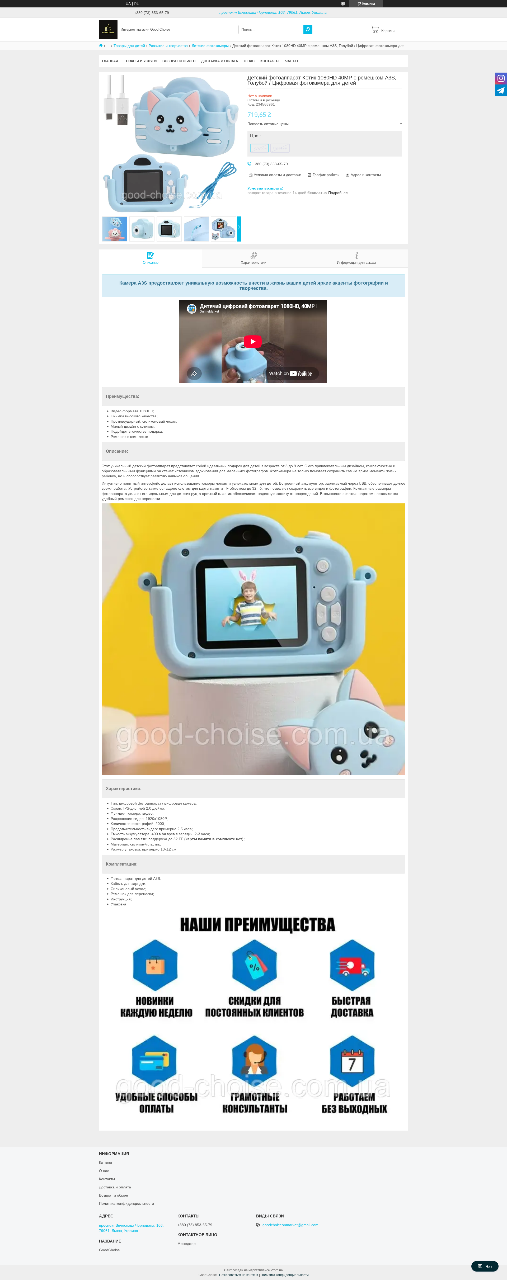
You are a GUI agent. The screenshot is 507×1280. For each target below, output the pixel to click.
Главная (110, 61)
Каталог (105, 1162)
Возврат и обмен (178, 61)
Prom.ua (277, 1270)
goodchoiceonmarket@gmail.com (290, 1225)
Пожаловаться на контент (238, 1275)
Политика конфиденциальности (126, 1203)
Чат (489, 1266)
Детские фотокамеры (210, 46)
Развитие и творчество (168, 46)
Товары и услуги (140, 61)
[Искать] (307, 29)
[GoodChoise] (108, 29)
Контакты (269, 61)
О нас (249, 61)
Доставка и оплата (219, 61)
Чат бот (292, 61)
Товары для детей (129, 46)
